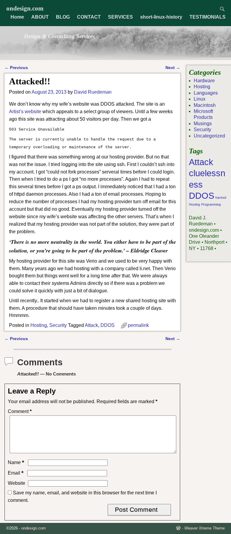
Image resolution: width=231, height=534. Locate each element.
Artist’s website (25, 111)
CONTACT (89, 17)
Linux (199, 98)
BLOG (63, 17)
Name (16, 462)
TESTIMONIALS (207, 17)
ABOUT (40, 17)
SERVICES (120, 17)
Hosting (38, 325)
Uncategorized (209, 135)
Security (58, 325)
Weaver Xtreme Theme (204, 528)
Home (17, 17)
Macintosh (205, 105)
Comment (20, 411)
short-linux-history (161, 17)
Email (15, 472)
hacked (220, 197)
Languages (206, 92)
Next (172, 67)
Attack (91, 325)
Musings (203, 123)
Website (16, 483)
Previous (16, 67)
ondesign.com (25, 8)
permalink (138, 325)
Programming (211, 204)
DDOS (107, 325)
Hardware (204, 80)
